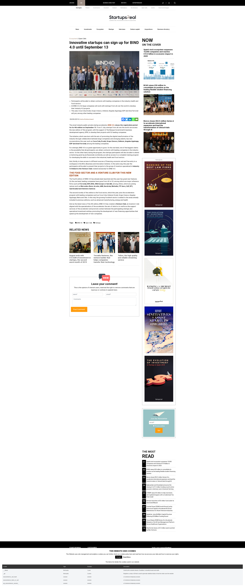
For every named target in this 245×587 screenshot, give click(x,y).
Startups (111, 29)
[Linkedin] (130, 119)
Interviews (122, 29)
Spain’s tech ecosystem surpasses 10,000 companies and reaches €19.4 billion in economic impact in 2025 (158, 53)
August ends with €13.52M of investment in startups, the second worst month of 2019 (80, 258)
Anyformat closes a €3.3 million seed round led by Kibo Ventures (161, 529)
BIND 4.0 (111, 125)
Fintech (87, 8)
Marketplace (123, 8)
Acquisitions (149, 29)
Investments (88, 29)
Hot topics (79, 8)
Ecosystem (100, 29)
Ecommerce (96, 8)
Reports (123, 3)
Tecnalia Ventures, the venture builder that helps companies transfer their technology (104, 258)
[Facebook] (123, 119)
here (130, 554)
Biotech (115, 8)
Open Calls (144, 8)
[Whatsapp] (133, 119)
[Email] (136, 119)
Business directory (109, 3)
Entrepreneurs (137, 3)
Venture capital (135, 29)
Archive (71, 3)
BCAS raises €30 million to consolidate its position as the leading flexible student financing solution (158, 88)
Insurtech (106, 8)
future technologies (164, 8)
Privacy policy (160, 426)
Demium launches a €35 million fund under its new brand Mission (160, 501)
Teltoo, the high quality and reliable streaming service (127, 257)
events (153, 8)
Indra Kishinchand (87, 119)
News (77, 29)
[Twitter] (126, 119)
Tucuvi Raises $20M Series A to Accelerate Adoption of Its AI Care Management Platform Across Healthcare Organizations (160, 522)
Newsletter (81, 3)
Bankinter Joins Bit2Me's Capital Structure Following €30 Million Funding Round (159, 515)
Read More (127, 557)
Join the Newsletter (158, 418)
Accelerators (134, 8)
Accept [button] (118, 557)
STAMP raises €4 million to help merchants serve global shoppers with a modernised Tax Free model (160, 495)
